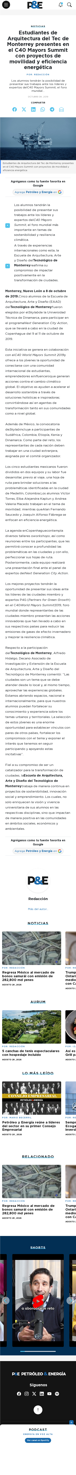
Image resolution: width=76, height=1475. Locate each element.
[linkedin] (42, 1394)
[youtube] (49, 1394)
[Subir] (38, 1409)
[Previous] (6, 1300)
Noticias (38, 26)
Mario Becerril (21, 1117)
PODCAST (38, 1430)
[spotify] (57, 1394)
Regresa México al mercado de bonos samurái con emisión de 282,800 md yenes (28, 976)
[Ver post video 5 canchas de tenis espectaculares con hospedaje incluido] (31, 1026)
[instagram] (27, 1394)
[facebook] (19, 1394)
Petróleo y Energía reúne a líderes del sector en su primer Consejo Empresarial (31, 1126)
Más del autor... (38, 909)
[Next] (70, 1300)
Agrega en (36, 192)
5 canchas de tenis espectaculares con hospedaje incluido (30, 1053)
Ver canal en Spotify (38, 1440)
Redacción (41, 74)
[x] (34, 1394)
